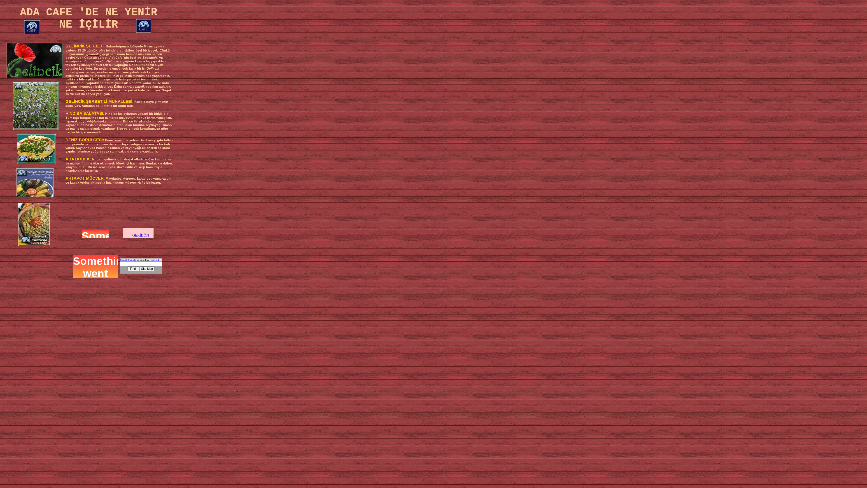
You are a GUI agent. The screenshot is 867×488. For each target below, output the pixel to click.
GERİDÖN (140, 235)
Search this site (128, 260)
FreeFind (154, 260)
